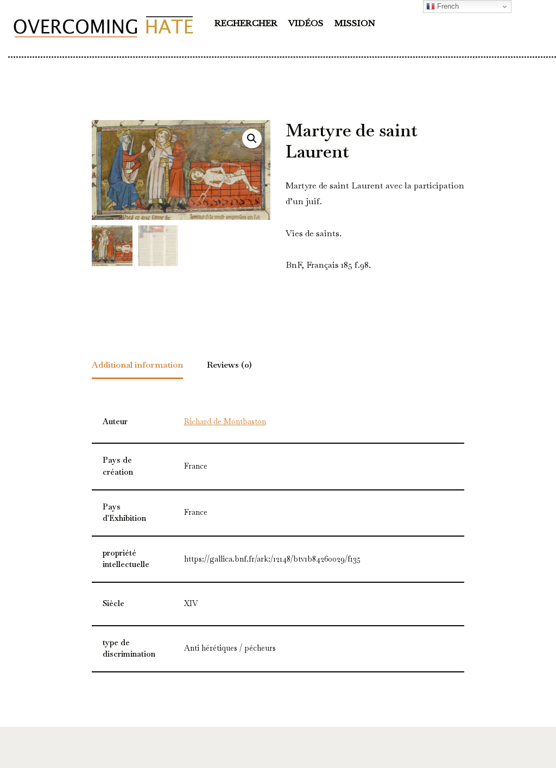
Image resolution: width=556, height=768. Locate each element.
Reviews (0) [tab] (229, 364)
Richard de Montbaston (225, 421)
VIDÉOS (306, 23)
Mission (354, 23)
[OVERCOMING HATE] (103, 26)
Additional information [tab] (137, 364)
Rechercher (245, 23)
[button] (252, 138)
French (447, 6)
